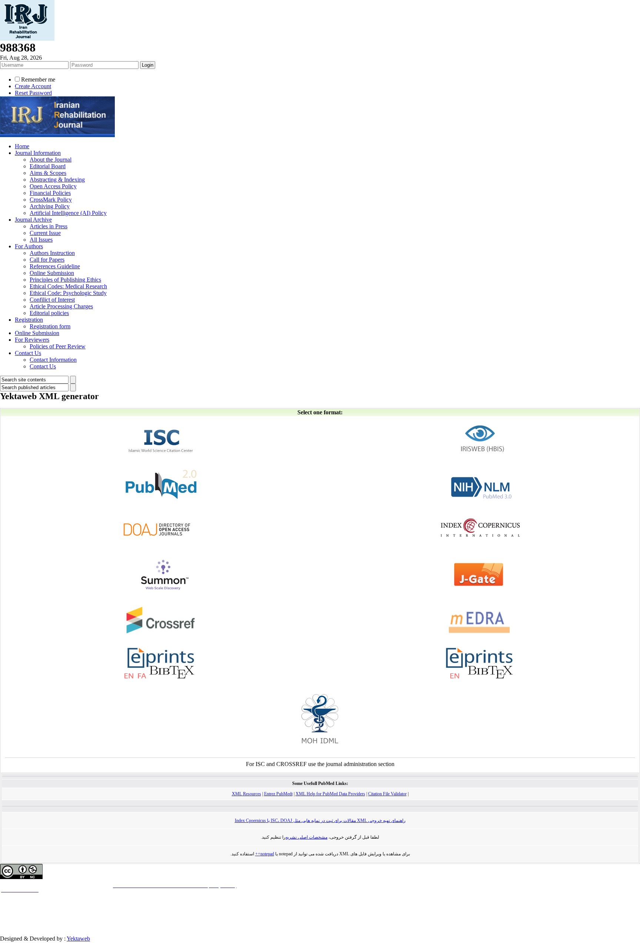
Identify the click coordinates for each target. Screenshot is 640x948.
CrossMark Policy (51, 199)
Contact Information (53, 360)
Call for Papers (47, 259)
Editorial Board (48, 166)
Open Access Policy (53, 186)
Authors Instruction (52, 253)
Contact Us (28, 353)
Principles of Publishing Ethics (65, 279)
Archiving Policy (50, 206)
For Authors (29, 246)
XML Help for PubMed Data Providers (330, 793)
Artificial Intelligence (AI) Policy (68, 213)
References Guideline (55, 266)
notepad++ (264, 853)
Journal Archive (33, 219)
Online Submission (52, 273)
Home (22, 146)
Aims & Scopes (48, 173)
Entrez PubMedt (278, 793)
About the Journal (50, 159)
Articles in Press (48, 226)
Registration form (50, 326)
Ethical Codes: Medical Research (68, 286)
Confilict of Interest (52, 299)
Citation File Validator (387, 793)
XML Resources (246, 793)
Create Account (33, 86)
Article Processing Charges (61, 306)
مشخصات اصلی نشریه (306, 837)
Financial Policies (50, 193)
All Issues (41, 239)
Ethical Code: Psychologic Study (68, 293)
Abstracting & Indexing (57, 179)
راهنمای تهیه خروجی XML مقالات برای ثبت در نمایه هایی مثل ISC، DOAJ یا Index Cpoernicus (320, 820)
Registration (29, 319)
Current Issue (45, 233)
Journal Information (38, 153)
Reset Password (33, 93)
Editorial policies (49, 313)
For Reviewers (32, 340)
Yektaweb (78, 938)
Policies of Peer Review (58, 346)
